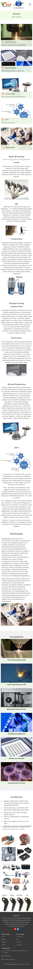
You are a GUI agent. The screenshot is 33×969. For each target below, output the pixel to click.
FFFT (7, 120)
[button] (30, 4)
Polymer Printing (10, 68)
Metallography (10, 147)
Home (13, 17)
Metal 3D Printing (10, 42)
